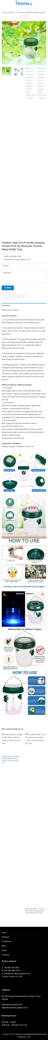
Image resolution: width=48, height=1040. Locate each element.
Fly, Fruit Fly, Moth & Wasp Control (31, 12)
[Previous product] (26, 17)
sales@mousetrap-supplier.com (16, 259)
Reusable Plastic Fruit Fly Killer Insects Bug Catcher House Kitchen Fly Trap (34, 911)
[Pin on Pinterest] (21, 296)
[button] (3, 4)
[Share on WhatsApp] (4, 296)
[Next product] (21, 17)
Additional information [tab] (10, 310)
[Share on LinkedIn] (25, 296)
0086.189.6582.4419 (12, 256)
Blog (4, 946)
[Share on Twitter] (12, 296)
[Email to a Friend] (16, 296)
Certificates (6, 941)
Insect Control (8, 12)
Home (4, 932)
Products (5, 937)
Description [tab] (6, 305)
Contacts (5, 955)
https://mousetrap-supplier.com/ (14, 1008)
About (4, 950)
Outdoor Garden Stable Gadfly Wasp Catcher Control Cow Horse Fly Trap (10, 759)
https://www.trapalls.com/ (12, 1005)
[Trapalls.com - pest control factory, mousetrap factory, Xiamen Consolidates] (24, 4)
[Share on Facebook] (8, 296)
